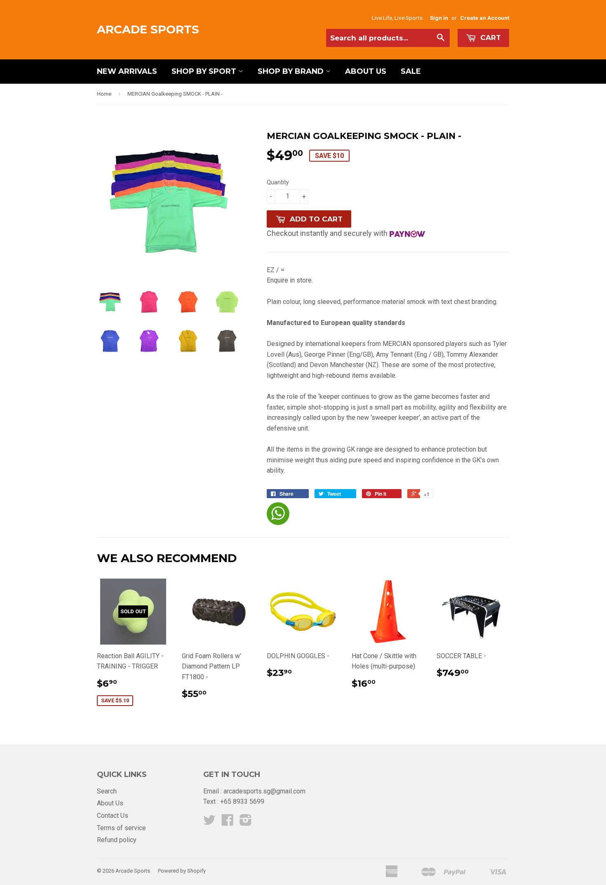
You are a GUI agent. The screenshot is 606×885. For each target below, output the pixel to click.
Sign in (439, 17)
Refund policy (116, 840)
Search (107, 791)
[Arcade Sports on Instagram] (246, 822)
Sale (411, 71)
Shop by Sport (204, 71)
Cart (489, 37)
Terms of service (121, 828)
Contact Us (112, 815)
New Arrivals (127, 71)
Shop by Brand (292, 71)
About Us (365, 71)
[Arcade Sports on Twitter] (209, 822)
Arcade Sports (148, 29)
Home (104, 94)
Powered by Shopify (182, 871)
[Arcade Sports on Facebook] (227, 822)
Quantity (278, 182)
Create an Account (484, 17)
